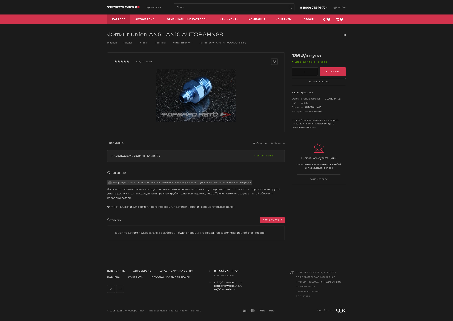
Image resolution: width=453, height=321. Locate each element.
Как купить (116, 270)
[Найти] (290, 7)
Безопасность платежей (170, 277)
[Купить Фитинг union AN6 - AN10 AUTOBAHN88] (196, 95)
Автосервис (142, 270)
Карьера (113, 277)
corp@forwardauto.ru (228, 285)
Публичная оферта (307, 291)
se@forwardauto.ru (226, 289)
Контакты (135, 277)
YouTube (120, 289)
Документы (303, 296)
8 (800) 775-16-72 (312, 7)
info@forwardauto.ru (228, 282)
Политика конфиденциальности (316, 272)
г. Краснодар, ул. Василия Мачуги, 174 (135, 155)
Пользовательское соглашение (315, 277)
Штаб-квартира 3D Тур (177, 270)
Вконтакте (111, 289)
